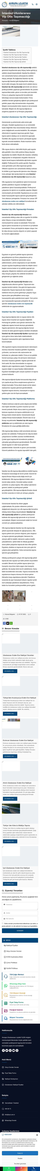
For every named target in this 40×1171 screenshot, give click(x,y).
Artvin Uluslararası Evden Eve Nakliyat (17, 783)
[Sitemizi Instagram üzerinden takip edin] (10, 1050)
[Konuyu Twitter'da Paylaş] (7, 623)
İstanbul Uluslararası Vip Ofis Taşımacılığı (16, 52)
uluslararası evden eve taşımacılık (20, 303)
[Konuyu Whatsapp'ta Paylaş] (11, 623)
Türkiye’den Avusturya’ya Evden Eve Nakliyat (19, 698)
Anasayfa (5, 20)
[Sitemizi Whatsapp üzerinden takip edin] (17, 1050)
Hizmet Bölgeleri (14, 20)
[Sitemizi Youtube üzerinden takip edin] (13, 1050)
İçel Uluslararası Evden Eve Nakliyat (16, 868)
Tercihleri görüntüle (20, 1164)
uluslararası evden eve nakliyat (13, 201)
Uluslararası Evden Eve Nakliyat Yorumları (18, 655)
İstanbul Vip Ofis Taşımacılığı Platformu (16, 59)
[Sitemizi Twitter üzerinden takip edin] (6, 1050)
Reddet (20, 1158)
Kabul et (20, 1153)
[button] (37, 1135)
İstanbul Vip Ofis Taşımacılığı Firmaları (15, 54)
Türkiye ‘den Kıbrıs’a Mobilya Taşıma (16, 825)
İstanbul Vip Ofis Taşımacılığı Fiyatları (15, 57)
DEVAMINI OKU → (10, 671)
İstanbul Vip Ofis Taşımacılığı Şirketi (15, 61)
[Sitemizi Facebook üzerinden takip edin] (3, 1050)
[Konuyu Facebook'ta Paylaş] (4, 623)
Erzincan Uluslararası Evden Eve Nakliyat (18, 740)
